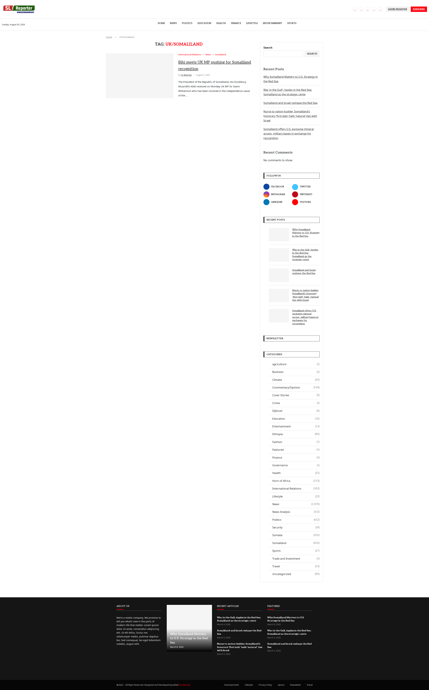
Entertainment (272, 23)
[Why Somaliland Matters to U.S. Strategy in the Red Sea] (279, 234)
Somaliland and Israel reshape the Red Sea (290, 103)
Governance (296, 465)
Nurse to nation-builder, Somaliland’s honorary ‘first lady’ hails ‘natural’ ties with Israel (290, 116)
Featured (296, 450)
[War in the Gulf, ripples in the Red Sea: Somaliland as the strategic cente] (279, 255)
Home (161, 23)
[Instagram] (367, 9)
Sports (291, 23)
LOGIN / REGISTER (397, 9)
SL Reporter (186, 75)
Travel (296, 566)
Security (296, 527)
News (173, 23)
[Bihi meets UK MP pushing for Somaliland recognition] (139, 75)
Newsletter (295, 684)
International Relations (296, 488)
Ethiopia (296, 434)
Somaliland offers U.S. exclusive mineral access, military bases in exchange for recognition (288, 133)
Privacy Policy (265, 684)
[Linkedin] (374, 9)
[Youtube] (380, 9)
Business (296, 372)
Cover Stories (296, 395)
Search (267, 47)
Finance (236, 23)
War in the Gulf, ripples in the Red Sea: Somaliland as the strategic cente (305, 254)
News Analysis (296, 512)
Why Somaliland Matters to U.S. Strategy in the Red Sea (305, 232)
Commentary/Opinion (296, 387)
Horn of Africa (296, 481)
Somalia (296, 535)
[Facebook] (355, 9)
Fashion (296, 442)
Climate (296, 380)
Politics (187, 23)
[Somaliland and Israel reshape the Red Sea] (279, 275)
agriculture (296, 364)
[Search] (425, 24)
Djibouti (296, 411)
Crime (296, 403)
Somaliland (296, 543)
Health (221, 23)
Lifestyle (252, 23)
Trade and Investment (296, 558)
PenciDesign (184, 684)
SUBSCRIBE (419, 9)
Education (204, 23)
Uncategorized (296, 574)
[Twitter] (361, 9)
